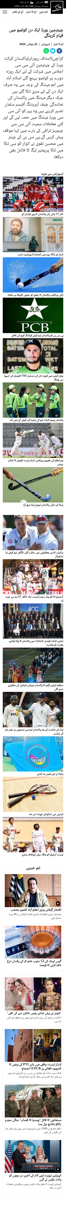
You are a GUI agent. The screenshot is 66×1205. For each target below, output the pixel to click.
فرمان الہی (39, 2)
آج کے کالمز (17, 12)
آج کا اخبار (31, 12)
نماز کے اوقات (24, 2)
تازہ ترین (43, 12)
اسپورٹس (45, 44)
